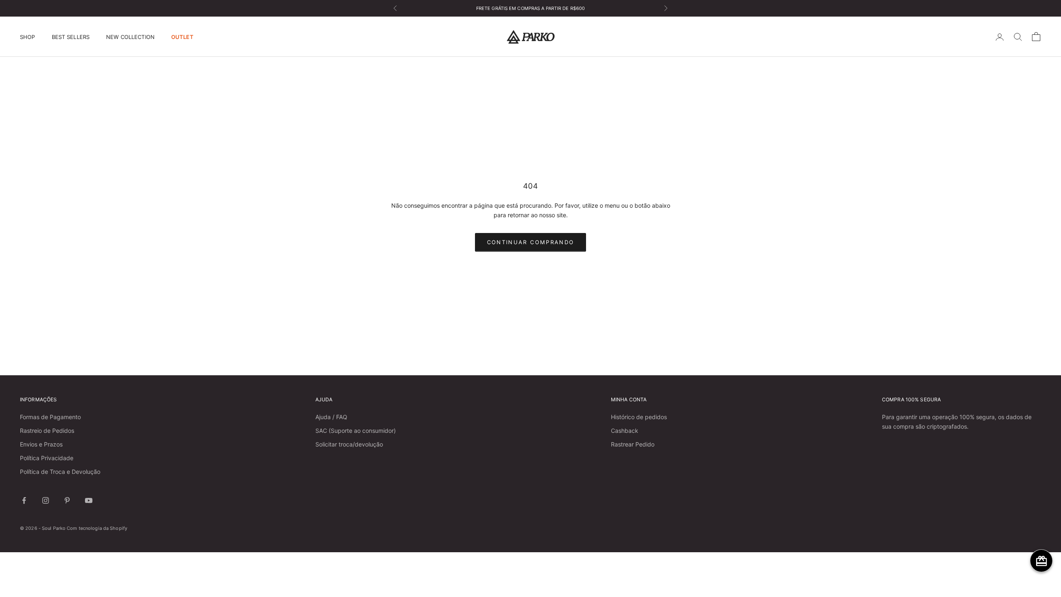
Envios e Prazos (41, 444)
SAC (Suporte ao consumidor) (355, 430)
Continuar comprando (530, 242)
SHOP (27, 37)
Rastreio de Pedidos (47, 430)
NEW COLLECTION (130, 37)
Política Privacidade (46, 457)
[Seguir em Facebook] (24, 500)
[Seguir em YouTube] (89, 500)
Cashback (624, 430)
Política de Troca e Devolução (60, 471)
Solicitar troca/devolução (349, 444)
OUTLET (182, 37)
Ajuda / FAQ (331, 416)
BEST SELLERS (71, 37)
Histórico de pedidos (639, 416)
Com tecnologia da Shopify (97, 528)
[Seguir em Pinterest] (67, 500)
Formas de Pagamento (50, 416)
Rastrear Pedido (632, 444)
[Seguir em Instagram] (45, 500)
